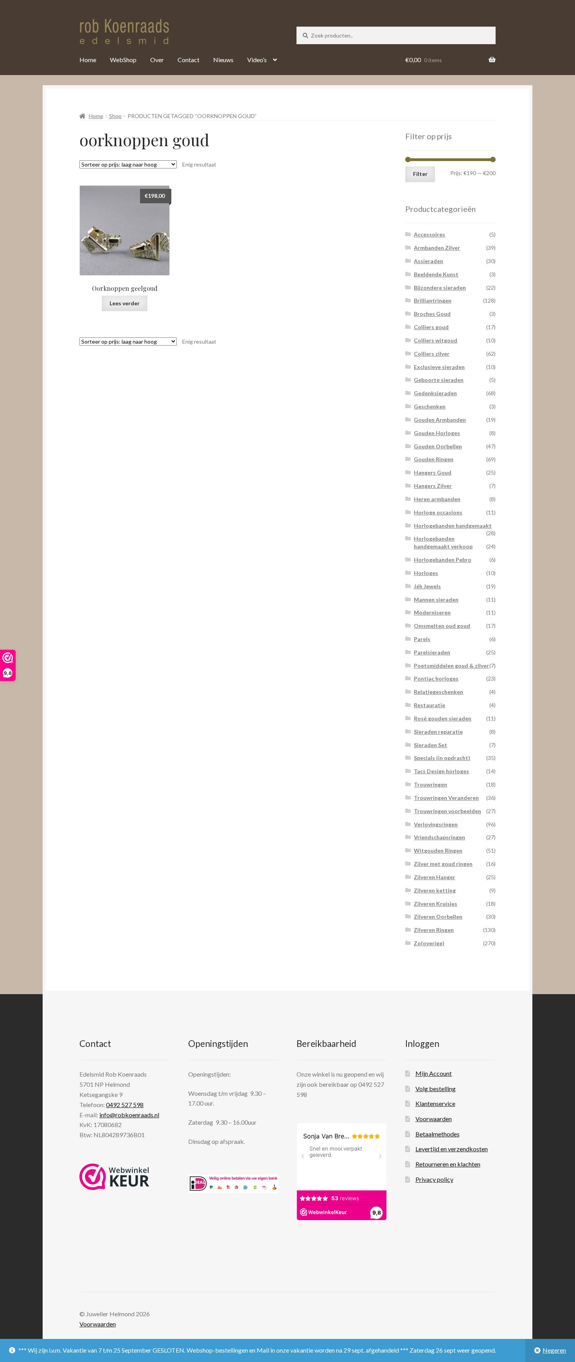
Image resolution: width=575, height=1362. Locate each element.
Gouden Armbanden (440, 419)
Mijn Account (433, 1073)
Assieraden (428, 261)
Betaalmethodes (437, 1134)
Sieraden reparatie (438, 731)
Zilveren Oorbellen (438, 916)
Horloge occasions (438, 512)
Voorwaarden (433, 1118)
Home (87, 59)
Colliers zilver (431, 353)
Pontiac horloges (436, 678)
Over (157, 59)
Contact (188, 59)
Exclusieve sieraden (439, 367)
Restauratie (429, 705)
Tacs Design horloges (441, 771)
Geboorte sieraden (439, 379)
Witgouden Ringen (438, 850)
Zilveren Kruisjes (435, 903)
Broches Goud (432, 313)
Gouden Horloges (437, 433)
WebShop (123, 59)
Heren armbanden (437, 499)
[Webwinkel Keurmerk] (114, 1176)
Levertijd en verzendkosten (451, 1148)
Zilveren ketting (435, 890)
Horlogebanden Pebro (442, 559)
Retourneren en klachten (447, 1164)
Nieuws (223, 59)
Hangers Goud (432, 472)
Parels (422, 639)
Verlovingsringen (436, 824)
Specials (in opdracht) (442, 757)
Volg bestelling (435, 1088)
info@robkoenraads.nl (129, 1114)
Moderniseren (432, 612)
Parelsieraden (432, 652)
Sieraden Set (430, 745)
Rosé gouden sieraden (442, 718)
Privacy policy (434, 1179)
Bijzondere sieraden (440, 287)
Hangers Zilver (433, 485)
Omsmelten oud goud (442, 625)
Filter (420, 173)
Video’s (257, 59)
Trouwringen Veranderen (446, 797)
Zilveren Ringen (434, 930)
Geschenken (430, 406)
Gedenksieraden (435, 393)
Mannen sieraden (436, 599)
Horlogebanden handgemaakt (453, 525)
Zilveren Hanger (434, 877)
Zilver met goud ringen (443, 863)
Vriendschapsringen (439, 837)
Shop (115, 116)
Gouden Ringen (433, 459)
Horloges (426, 573)
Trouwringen (430, 784)
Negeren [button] (554, 1350)
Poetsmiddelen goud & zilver (451, 665)
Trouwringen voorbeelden (447, 811)
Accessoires (429, 234)
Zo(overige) (429, 943)
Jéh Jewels (427, 586)
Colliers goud (431, 327)
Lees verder (125, 303)
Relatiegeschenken (438, 691)
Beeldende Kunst (436, 274)
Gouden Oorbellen (438, 446)
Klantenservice (435, 1103)
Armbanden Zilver (437, 247)
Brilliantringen (432, 300)
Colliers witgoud (435, 340)
